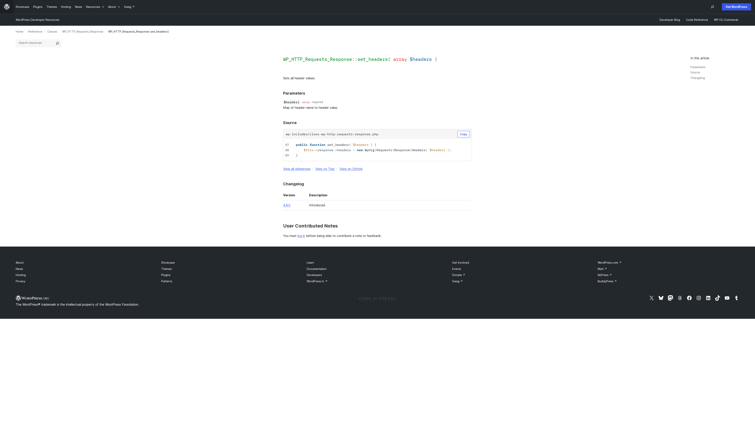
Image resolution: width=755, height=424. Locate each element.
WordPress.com (609, 262)
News (19, 268)
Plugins (165, 275)
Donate (458, 275)
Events (456, 268)
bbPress (605, 275)
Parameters (698, 67)
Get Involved (460, 262)
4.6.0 (286, 205)
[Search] (57, 43)
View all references (296, 169)
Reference (35, 31)
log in (301, 236)
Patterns (166, 281)
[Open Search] (712, 7)
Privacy (20, 281)
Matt (602, 268)
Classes (52, 31)
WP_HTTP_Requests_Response (82, 31)
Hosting (21, 275)
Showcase (168, 262)
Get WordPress (736, 6)
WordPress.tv (317, 281)
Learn (310, 262)
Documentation (317, 268)
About (20, 262)
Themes (166, 268)
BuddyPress (607, 281)
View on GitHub (351, 169)
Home (19, 31)
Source (695, 72)
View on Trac (325, 169)
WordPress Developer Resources (37, 19)
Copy (463, 134)
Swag (457, 281)
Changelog (698, 78)
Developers (314, 275)
